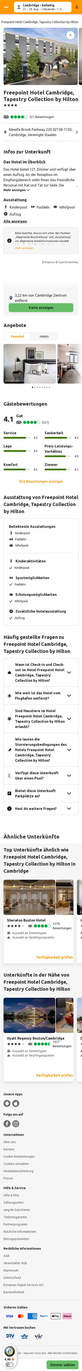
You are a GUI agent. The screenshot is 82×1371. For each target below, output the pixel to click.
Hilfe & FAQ (11, 1195)
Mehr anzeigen (24, 248)
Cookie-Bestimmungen (19, 1156)
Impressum (10, 1270)
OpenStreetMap (68, 262)
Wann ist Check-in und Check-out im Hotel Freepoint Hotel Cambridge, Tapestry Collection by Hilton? (39, 672)
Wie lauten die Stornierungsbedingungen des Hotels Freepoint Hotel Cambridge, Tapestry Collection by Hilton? (41, 749)
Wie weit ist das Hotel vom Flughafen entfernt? (38, 695)
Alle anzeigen (15, 221)
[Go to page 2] (35, 387)
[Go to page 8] (49, 387)
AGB (6, 1256)
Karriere (8, 1149)
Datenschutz (12, 1277)
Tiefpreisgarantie (15, 1217)
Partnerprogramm (15, 1224)
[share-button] (70, 35)
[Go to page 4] (39, 387)
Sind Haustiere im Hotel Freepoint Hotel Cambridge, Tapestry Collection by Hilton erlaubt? (40, 719)
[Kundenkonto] (77, 7)
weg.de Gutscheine (16, 1210)
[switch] (10, 1364)
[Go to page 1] (32, 387)
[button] (40, 56)
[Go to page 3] (37, 387)
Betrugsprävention (16, 1239)
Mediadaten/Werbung (18, 1171)
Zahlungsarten (13, 1202)
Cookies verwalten (16, 1164)
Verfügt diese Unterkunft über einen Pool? (37, 775)
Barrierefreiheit (13, 1292)
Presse (8, 1178)
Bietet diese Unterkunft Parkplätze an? (35, 793)
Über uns (9, 1142)
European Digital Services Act (23, 1285)
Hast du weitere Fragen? (36, 809)
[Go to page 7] (47, 387)
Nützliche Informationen (19, 1231)
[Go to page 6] (44, 387)
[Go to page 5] (42, 387)
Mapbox (50, 262)
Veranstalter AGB (15, 1263)
